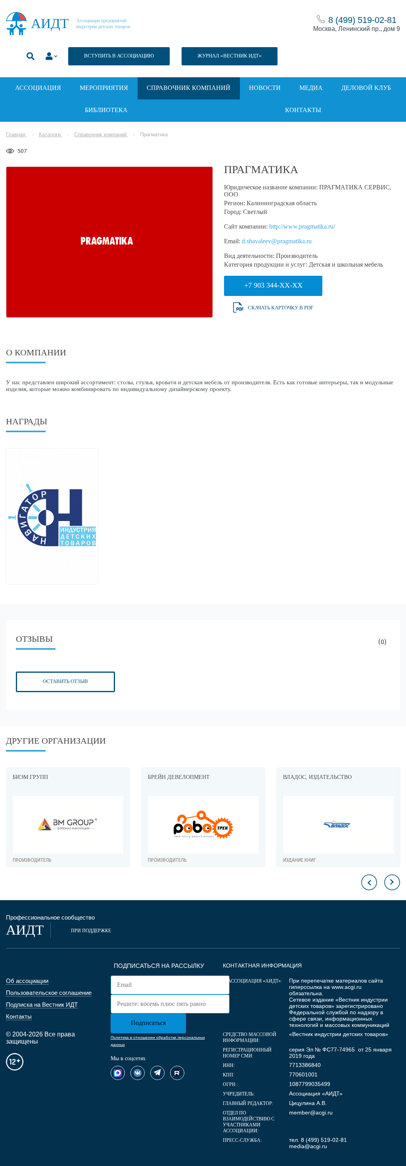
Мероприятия (104, 87)
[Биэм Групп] (68, 824)
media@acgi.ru (308, 1146)
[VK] (137, 1073)
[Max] (118, 1073)
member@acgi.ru (311, 1112)
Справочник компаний (188, 87)
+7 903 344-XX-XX (273, 285)
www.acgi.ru (346, 987)
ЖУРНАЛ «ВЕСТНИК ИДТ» (229, 56)
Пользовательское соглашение (49, 992)
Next (392, 882)
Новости (265, 87)
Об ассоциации (27, 980)
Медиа (311, 87)
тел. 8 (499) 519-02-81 (318, 1140)
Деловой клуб (366, 87)
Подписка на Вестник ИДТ (42, 1004)
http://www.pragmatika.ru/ (302, 226)
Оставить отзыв (65, 681)
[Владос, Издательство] (338, 824)
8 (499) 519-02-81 (362, 20)
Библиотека (106, 110)
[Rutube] (177, 1073)
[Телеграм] (157, 1073)
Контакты (303, 110)
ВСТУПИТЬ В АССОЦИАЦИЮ (119, 56)
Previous (369, 882)
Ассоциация (38, 87)
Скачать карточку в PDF (280, 308)
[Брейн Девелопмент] (203, 824)
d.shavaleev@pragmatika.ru (277, 241)
